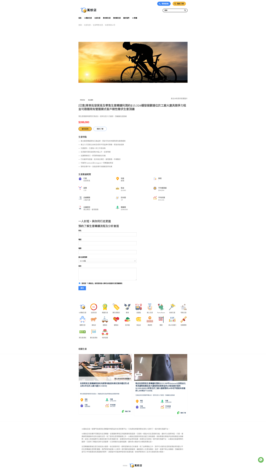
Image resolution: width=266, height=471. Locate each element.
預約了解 (100, 129)
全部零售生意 (98, 25)
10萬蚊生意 (88, 18)
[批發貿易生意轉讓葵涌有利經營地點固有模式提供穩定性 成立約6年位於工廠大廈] (105, 367)
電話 (79, 239)
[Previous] (78, 386)
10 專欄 (134, 18)
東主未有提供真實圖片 (122, 379)
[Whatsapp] (261, 460)
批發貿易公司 (110, 25)
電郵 (79, 248)
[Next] (187, 386)
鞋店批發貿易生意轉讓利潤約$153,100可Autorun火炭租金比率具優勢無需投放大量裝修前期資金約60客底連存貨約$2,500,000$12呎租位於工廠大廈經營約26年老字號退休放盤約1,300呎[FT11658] (160, 387)
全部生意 (97, 18)
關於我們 (126, 18)
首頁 (79, 18)
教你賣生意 (117, 18)
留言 (79, 266)
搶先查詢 (85, 129)
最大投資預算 (82, 257)
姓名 (79, 230)
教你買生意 (106, 18)
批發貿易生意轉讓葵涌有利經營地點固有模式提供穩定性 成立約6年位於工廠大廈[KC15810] (104, 384)
